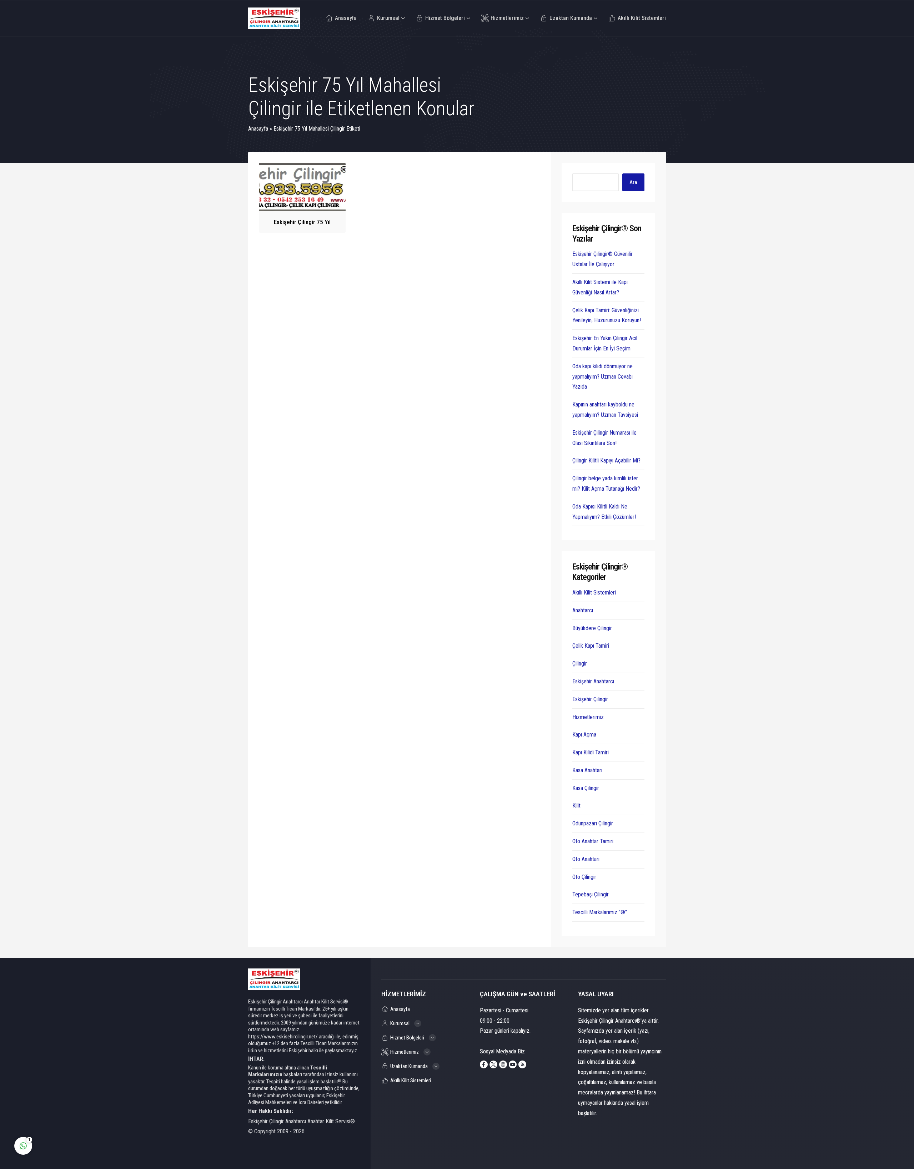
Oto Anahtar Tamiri (592, 841)
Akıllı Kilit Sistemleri (594, 592)
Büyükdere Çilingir (592, 628)
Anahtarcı (582, 610)
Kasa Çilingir (585, 788)
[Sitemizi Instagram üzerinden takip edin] (503, 1064)
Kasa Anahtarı (587, 770)
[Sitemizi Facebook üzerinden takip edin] (484, 1064)
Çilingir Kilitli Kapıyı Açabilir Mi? (606, 460)
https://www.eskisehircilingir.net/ (283, 1036)
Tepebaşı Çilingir (590, 894)
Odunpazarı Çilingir (592, 823)
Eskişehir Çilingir (590, 699)
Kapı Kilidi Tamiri (590, 752)
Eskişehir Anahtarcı (593, 681)
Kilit (576, 805)
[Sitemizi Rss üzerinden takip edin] (522, 1064)
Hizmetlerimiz (588, 717)
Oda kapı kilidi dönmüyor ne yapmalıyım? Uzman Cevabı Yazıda (602, 376)
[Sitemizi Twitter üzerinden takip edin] (493, 1064)
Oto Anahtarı (585, 859)
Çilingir (579, 663)
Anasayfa (258, 128)
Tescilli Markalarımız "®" (599, 912)
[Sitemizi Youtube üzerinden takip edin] (513, 1064)
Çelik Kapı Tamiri (590, 645)
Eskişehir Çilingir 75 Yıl (302, 222)
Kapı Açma (584, 734)
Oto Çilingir (584, 877)
